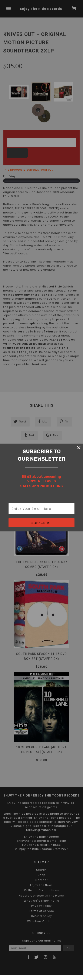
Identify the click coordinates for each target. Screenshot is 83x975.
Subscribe (41, 523)
